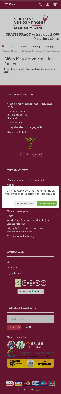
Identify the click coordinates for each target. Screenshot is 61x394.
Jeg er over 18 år (47, 203)
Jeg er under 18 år (24, 203)
